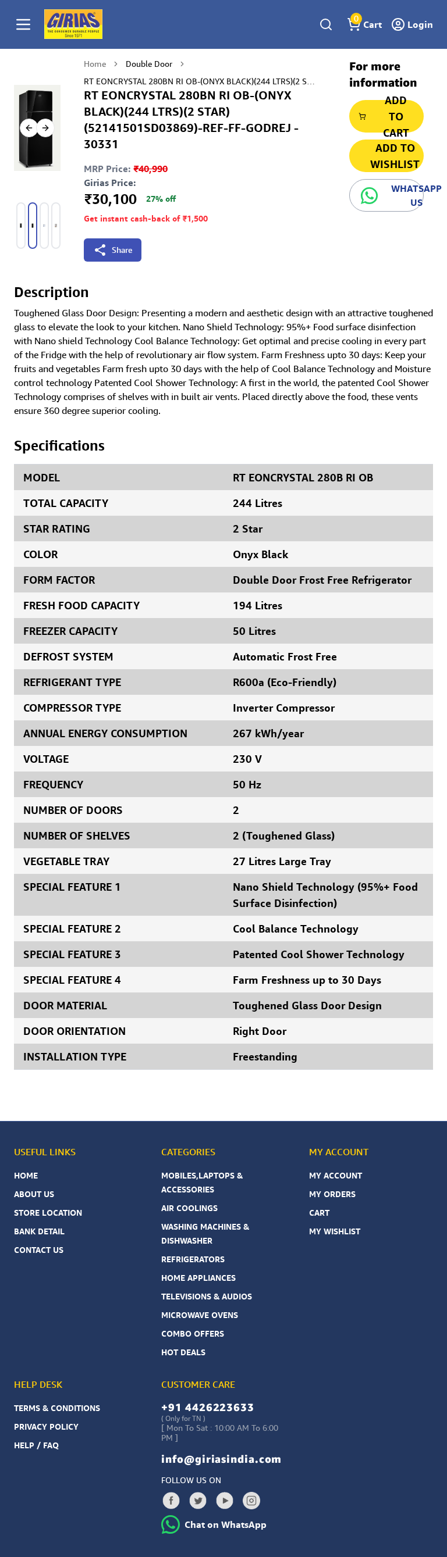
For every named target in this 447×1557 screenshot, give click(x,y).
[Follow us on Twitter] (198, 1500)
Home (95, 64)
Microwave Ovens (199, 1315)
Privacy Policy (46, 1426)
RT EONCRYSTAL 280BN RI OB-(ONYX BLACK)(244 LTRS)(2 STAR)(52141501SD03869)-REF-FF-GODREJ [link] (200, 81)
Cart (319, 1212)
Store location (48, 1212)
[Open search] (326, 24)
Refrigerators (193, 1259)
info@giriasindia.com (221, 1458)
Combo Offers (192, 1333)
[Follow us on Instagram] (251, 1500)
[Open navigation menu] (23, 24)
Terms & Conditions (57, 1408)
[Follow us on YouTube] (225, 1500)
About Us (34, 1194)
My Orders (332, 1194)
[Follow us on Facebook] (171, 1500)
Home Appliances (198, 1278)
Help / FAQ (36, 1445)
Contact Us (38, 1250)
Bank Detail (39, 1231)
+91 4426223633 (207, 1407)
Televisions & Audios (206, 1296)
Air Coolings (189, 1208)
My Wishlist (334, 1231)
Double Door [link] (149, 64)
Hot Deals (183, 1352)
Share (122, 249)
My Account (335, 1175)
